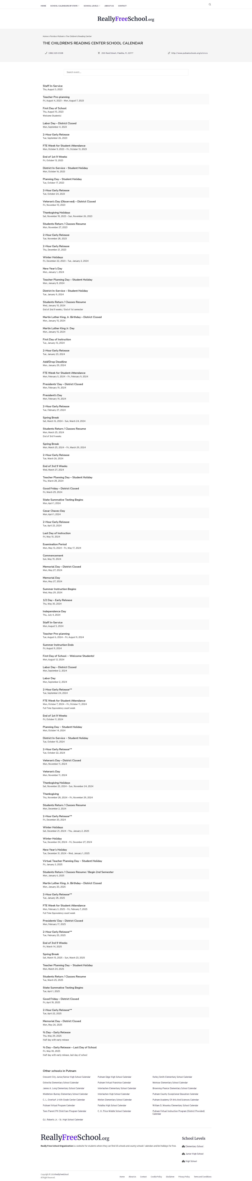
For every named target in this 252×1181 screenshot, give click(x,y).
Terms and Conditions (202, 1176)
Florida (53, 36)
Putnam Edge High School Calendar (114, 1077)
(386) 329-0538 (56, 53)
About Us (109, 6)
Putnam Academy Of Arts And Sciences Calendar (176, 1100)
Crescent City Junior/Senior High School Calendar (66, 1077)
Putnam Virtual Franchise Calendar (114, 1082)
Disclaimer (170, 1176)
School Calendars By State (63, 6)
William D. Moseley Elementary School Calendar (175, 1105)
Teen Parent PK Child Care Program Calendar (64, 1111)
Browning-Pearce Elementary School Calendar (175, 1088)
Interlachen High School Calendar (114, 1094)
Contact (122, 6)
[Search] (209, 4)
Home (43, 6)
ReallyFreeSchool (62, 1174)
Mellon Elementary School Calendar (115, 1100)
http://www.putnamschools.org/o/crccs (190, 53)
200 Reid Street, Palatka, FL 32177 (117, 53)
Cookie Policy (156, 1176)
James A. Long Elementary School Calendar (63, 1088)
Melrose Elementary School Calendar (170, 1082)
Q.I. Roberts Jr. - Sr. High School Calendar (63, 1119)
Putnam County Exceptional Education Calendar (175, 1094)
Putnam (61, 36)
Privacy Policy (184, 1176)
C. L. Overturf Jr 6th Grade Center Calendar (64, 1100)
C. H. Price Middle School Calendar (114, 1111)
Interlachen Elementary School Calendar (117, 1088)
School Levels (91, 6)
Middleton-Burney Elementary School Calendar (65, 1094)
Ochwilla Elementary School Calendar (61, 1082)
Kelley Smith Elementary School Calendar (172, 1077)
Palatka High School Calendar (112, 1105)
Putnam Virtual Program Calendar (59, 1105)
